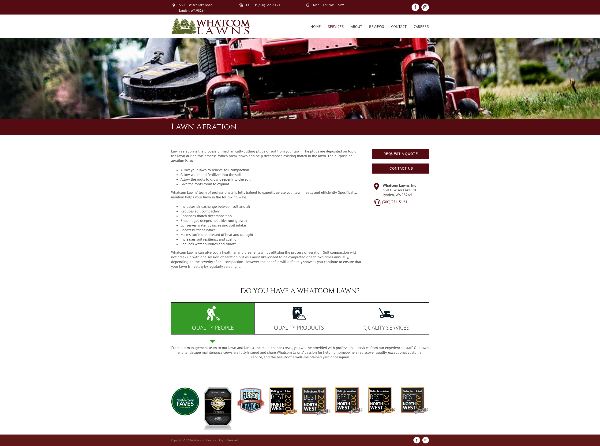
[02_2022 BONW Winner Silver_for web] (350, 389)
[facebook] (415, 7)
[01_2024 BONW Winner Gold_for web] (383, 389)
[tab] (213, 318)
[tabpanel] (300, 352)
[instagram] (425, 7)
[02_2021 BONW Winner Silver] (317, 389)
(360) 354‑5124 (269, 5)
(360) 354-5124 (394, 201)
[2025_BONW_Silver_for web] (416, 389)
